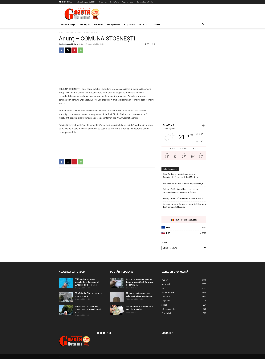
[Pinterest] (74, 50)
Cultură (98, 24)
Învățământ (113, 24)
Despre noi (103, 2)
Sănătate (144, 24)
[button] (203, 25)
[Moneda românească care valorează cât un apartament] (117, 297)
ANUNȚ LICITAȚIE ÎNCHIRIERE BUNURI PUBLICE (183, 198)
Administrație (68, 24)
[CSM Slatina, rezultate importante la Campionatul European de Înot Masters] (66, 283)
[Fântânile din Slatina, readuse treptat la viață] (66, 297)
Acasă (61, 32)
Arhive (164, 242)
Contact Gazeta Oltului (145, 2)
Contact (157, 24)
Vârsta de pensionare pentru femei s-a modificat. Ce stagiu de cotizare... (139, 282)
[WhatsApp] (80, 50)
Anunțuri (85, 24)
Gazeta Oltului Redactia (74, 44)
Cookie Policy (114, 2)
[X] (68, 50)
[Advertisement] (156, 14)
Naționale (129, 24)
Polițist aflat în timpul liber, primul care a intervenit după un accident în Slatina (180, 190)
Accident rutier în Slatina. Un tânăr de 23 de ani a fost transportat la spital (184, 205)
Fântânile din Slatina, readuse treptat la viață (183, 183)
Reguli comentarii (128, 2)
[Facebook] (61, 50)
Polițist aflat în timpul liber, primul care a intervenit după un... (88, 309)
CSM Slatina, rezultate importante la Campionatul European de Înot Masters (180, 175)
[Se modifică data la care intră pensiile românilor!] (117, 310)
